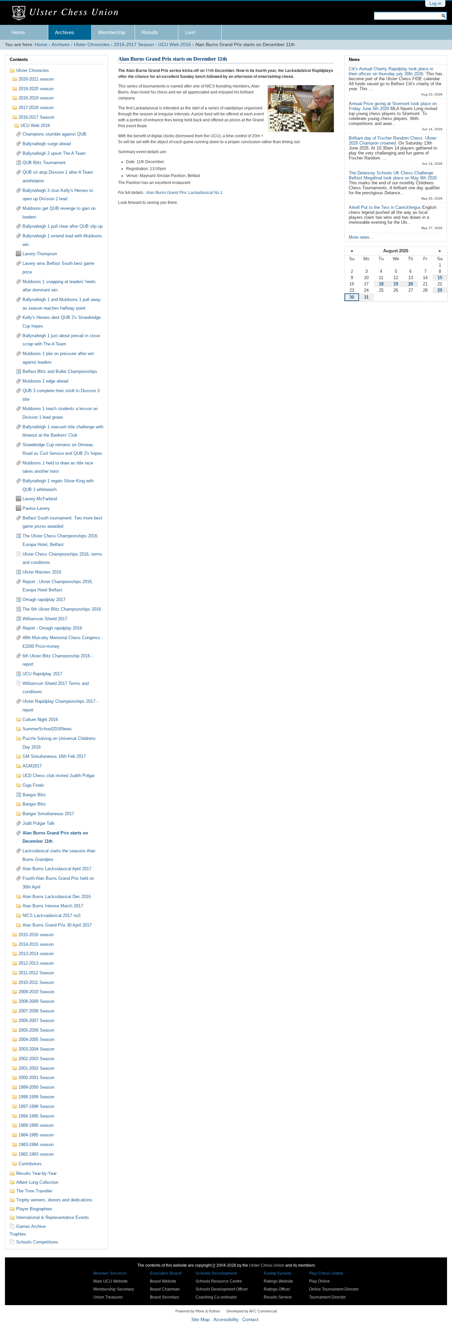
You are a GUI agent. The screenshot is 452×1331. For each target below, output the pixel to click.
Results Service (278, 1297)
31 (366, 297)
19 (395, 283)
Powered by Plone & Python (197, 1311)
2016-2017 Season (134, 44)
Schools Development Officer (222, 1289)
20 (410, 283)
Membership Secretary (113, 1289)
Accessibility (226, 1319)
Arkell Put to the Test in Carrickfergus (385, 207)
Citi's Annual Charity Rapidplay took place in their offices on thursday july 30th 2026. (391, 71)
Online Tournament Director (334, 1289)
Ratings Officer (277, 1289)
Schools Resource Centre (219, 1281)
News (354, 59)
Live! (190, 32)
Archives (64, 32)
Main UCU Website (110, 1281)
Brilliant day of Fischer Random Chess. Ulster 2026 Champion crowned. (392, 141)
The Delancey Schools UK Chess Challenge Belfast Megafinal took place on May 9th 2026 (393, 175)
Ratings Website (278, 1281)
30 (351, 297)
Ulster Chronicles (92, 44)
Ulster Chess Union (266, 1265)
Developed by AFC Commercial (251, 1311)
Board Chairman (165, 1289)
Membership (111, 32)
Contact (250, 1319)
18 (381, 283)
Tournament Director (327, 1297)
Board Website (163, 1281)
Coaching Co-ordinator (216, 1297)
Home (18, 32)
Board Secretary (164, 1297)
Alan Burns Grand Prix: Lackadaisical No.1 (184, 192)
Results (150, 32)
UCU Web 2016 (174, 44)
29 (439, 290)
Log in (435, 3)
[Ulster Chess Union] (67, 13)
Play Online (319, 1281)
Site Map (200, 1319)
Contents (19, 59)
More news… (361, 237)
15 (439, 277)
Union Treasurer (108, 1297)
